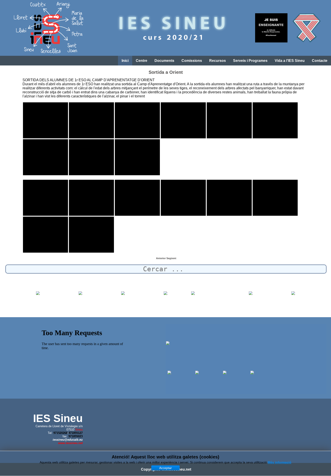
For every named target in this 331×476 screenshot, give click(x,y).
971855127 (75, 433)
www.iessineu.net (70, 443)
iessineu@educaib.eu (68, 439)
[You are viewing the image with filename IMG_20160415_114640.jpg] (275, 120)
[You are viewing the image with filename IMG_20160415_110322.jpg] (229, 120)
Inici (125, 61)
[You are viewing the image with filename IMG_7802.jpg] (137, 198)
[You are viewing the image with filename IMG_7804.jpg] (229, 198)
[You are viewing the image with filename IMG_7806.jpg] (45, 235)
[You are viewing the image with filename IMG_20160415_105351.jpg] (137, 120)
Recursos (217, 61)
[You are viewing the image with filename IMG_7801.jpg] (91, 198)
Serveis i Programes (250, 61)
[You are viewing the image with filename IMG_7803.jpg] (183, 198)
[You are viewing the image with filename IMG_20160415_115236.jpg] (45, 157)
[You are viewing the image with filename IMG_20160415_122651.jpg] (91, 157)
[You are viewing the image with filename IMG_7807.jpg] (91, 235)
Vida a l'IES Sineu (290, 61)
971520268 (60, 433)
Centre (141, 61)
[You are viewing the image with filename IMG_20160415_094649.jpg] (45, 120)
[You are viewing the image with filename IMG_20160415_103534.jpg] (91, 120)
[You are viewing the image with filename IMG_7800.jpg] (45, 198)
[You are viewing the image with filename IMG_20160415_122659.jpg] (137, 157)
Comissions (191, 61)
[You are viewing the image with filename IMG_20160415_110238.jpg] (183, 120)
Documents (164, 61)
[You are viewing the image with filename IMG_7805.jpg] (275, 198)
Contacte (319, 61)
